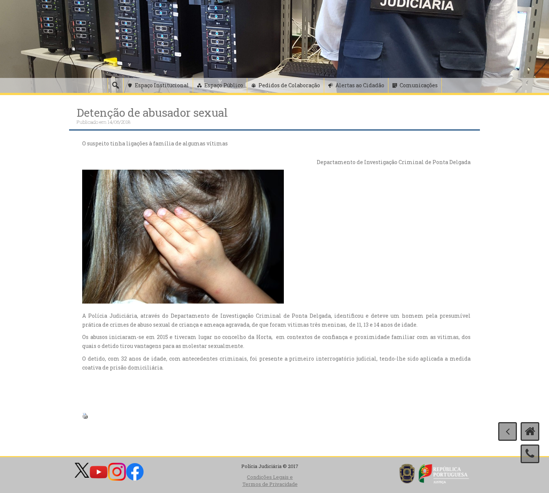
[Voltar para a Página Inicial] (530, 431)
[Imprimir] (85, 414)
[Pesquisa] (115, 85)
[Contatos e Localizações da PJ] (530, 454)
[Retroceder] (507, 431)
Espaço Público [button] (223, 85)
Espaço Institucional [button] (162, 85)
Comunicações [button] (419, 85)
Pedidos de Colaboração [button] (289, 85)
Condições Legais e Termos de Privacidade (270, 480)
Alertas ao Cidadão (359, 85)
